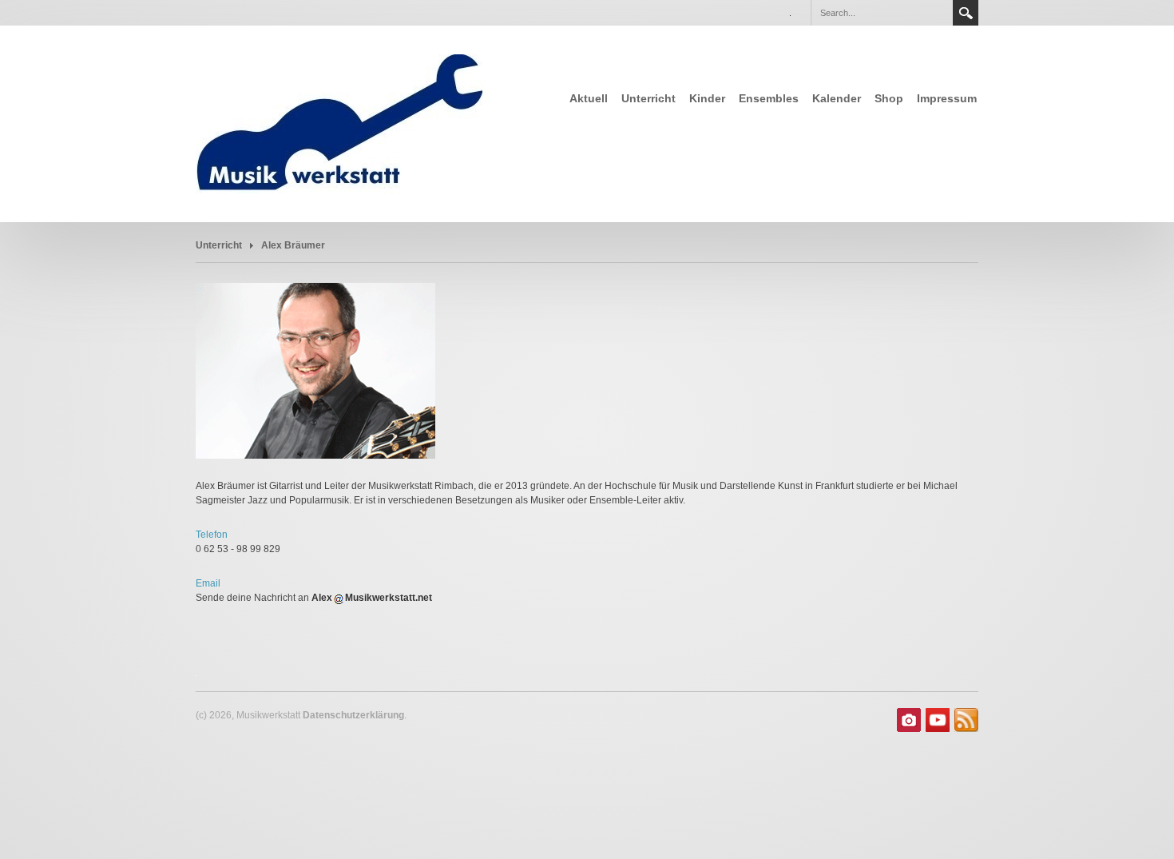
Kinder (707, 98)
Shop (889, 98)
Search (965, 13)
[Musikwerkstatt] (347, 123)
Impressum (947, 98)
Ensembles (769, 98)
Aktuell (588, 98)
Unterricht (648, 98)
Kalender (836, 98)
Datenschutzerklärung (353, 715)
